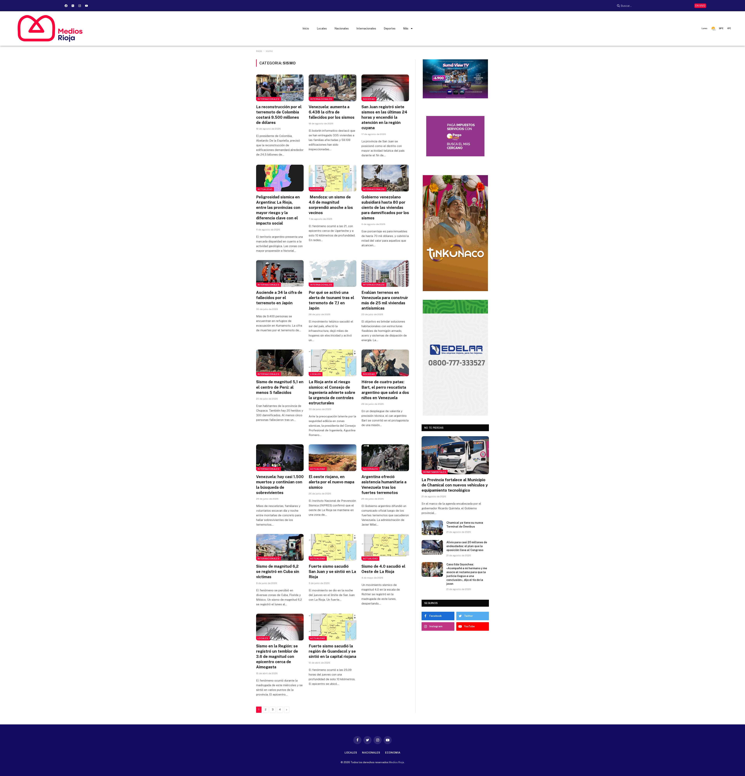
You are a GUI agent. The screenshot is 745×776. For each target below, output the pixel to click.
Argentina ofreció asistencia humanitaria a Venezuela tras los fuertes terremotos (383, 484)
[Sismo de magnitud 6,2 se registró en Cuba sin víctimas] (280, 547)
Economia (392, 752)
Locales (322, 28)
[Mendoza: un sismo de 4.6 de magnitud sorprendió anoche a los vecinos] (332, 178)
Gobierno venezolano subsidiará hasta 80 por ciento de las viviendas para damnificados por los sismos (385, 208)
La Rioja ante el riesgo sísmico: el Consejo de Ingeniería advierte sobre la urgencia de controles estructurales (332, 392)
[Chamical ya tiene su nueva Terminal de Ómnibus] (432, 527)
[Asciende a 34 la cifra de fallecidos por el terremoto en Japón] (280, 273)
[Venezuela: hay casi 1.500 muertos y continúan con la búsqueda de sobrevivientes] (280, 457)
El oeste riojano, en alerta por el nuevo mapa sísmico (331, 482)
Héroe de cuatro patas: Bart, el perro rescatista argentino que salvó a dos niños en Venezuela (385, 390)
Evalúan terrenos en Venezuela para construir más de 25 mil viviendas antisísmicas (384, 300)
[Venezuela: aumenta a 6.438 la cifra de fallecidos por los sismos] (332, 87)
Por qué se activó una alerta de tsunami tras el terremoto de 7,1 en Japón (331, 300)
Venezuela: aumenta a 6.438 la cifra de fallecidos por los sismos (331, 112)
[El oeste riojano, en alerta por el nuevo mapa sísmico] (332, 457)
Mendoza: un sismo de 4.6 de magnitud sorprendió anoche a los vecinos (331, 205)
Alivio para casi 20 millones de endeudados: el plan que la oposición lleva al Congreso (466, 546)
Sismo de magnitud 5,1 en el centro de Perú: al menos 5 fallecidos (279, 387)
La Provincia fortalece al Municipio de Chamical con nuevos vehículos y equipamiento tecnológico (455, 485)
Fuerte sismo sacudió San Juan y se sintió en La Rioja (332, 571)
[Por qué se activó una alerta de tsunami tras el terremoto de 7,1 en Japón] (332, 273)
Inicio (305, 28)
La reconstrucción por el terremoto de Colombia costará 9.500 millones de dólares (278, 115)
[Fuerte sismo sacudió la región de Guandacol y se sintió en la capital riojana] (332, 627)
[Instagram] (79, 6)
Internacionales (366, 28)
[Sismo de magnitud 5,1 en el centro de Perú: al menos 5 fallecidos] (280, 363)
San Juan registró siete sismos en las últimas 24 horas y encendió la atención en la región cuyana (384, 117)
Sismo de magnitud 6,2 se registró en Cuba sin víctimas (277, 571)
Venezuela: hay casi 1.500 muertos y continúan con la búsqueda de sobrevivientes (280, 484)
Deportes (389, 28)
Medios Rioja (396, 762)
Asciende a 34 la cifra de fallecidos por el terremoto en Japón (279, 297)
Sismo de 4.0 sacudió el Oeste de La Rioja (383, 569)
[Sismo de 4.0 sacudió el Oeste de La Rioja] (385, 547)
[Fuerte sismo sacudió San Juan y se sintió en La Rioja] (332, 547)
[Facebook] (66, 6)
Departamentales (434, 472)
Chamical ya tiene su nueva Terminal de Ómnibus (464, 524)
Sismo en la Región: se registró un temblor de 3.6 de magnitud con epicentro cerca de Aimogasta (277, 657)
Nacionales (341, 28)
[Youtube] (86, 6)
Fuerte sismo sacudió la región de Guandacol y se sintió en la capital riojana (332, 651)
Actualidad (265, 189)
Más (405, 28)
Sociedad (369, 99)
